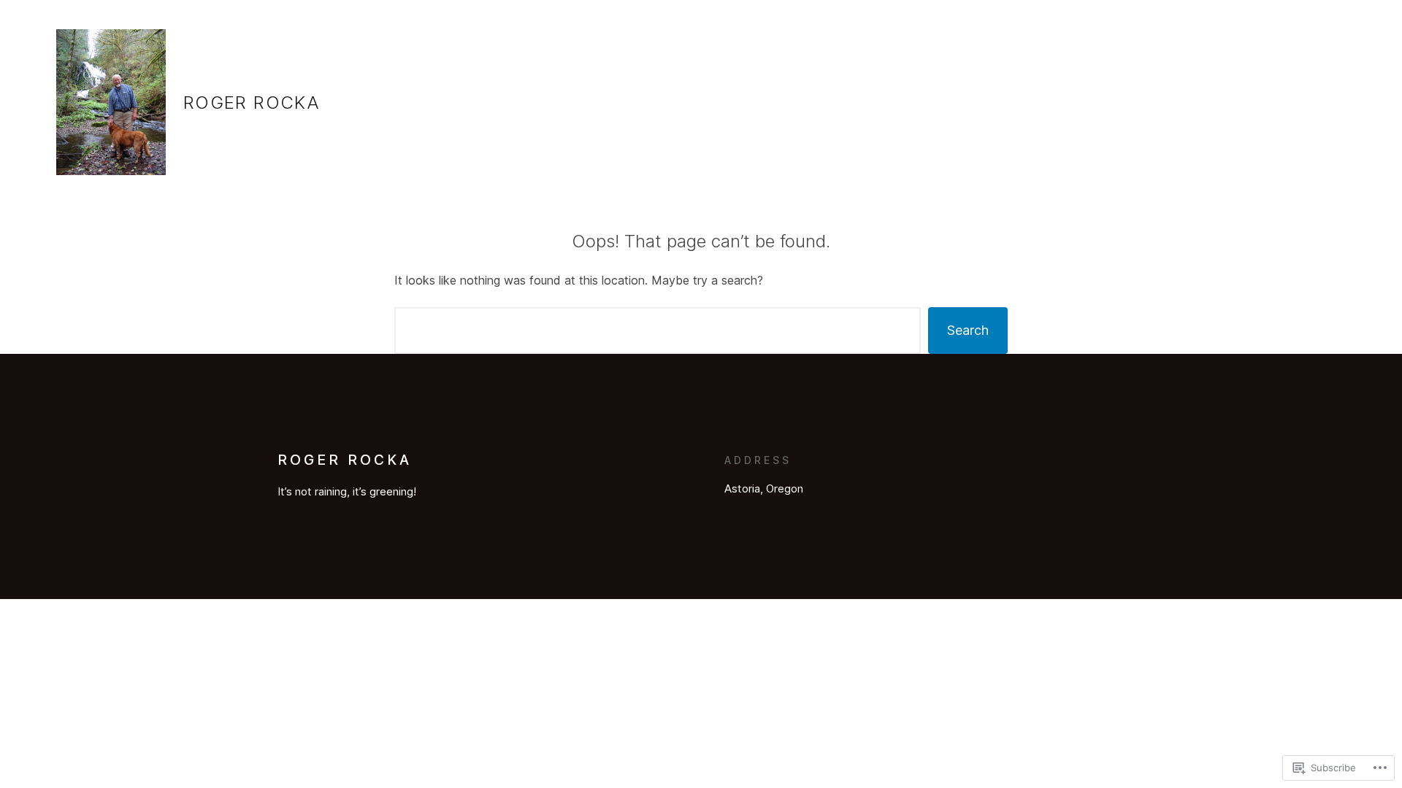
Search (968, 330)
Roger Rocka (251, 102)
